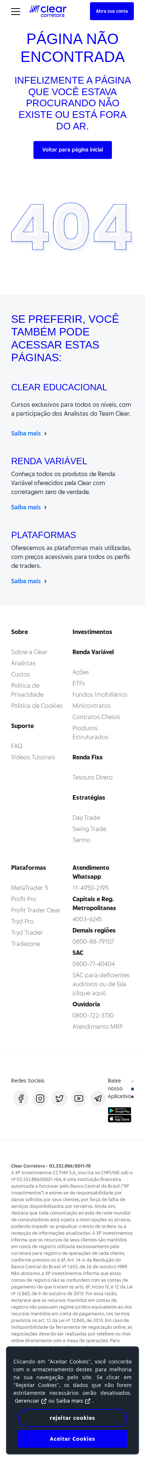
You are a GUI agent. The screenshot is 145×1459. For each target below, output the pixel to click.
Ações (80, 672)
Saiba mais (26, 433)
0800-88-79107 (93, 941)
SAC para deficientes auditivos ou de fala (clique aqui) (101, 984)
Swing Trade (89, 829)
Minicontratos (91, 706)
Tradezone (25, 944)
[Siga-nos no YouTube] (79, 1098)
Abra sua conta (112, 11)
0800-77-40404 (93, 964)
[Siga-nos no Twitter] (59, 1098)
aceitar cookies (72, 1439)
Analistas (23, 663)
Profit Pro (23, 899)
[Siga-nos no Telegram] (98, 1098)
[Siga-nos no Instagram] (40, 1098)
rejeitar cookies (72, 1418)
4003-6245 (87, 919)
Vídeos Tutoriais (33, 757)
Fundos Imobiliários (100, 694)
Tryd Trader (27, 933)
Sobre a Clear (29, 652)
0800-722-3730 (93, 1015)
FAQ (16, 746)
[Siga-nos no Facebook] (21, 1098)
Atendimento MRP (97, 1027)
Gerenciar (27, 1400)
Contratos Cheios (96, 717)
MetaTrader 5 (29, 888)
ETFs (78, 683)
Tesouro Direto (92, 777)
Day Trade (86, 818)
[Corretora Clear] (48, 10)
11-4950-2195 (90, 888)
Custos (20, 674)
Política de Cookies (37, 706)
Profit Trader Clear (36, 910)
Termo (81, 840)
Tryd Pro (22, 921)
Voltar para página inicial (72, 150)
